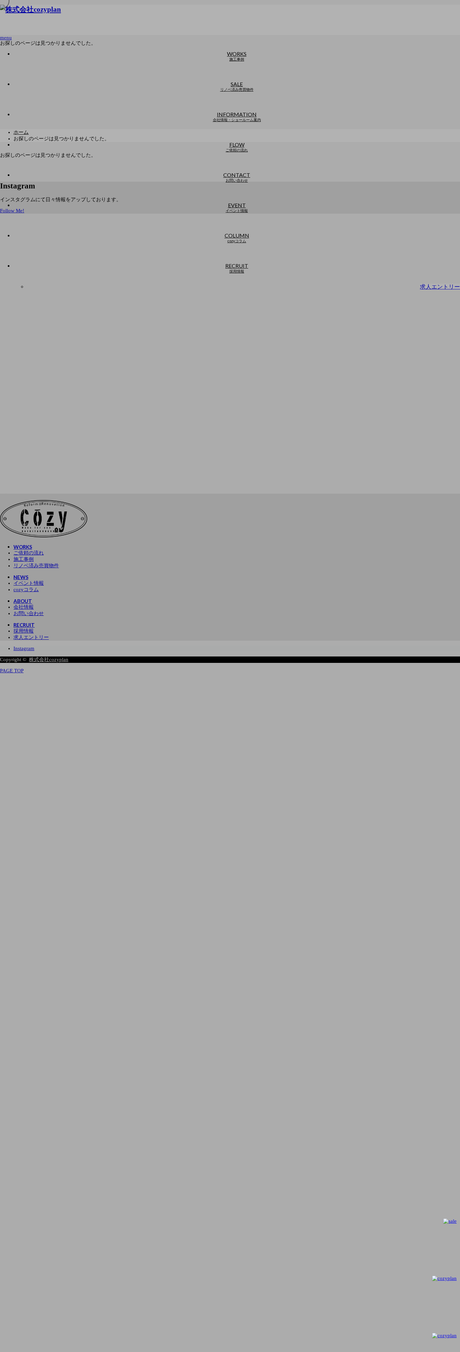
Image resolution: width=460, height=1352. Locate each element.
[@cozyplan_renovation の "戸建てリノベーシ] (58, 248)
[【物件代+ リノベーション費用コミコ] (287, 248)
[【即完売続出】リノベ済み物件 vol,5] (287, 314)
